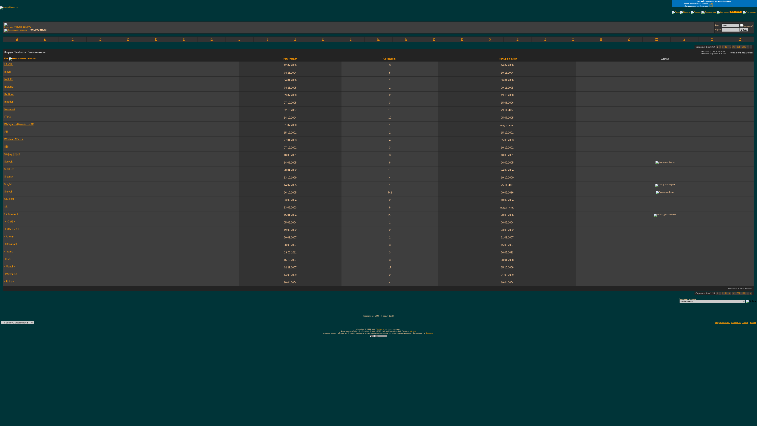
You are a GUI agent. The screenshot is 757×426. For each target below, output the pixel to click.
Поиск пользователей (741, 52)
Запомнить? (748, 26)
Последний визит (507, 59)
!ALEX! (8, 79)
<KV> (7, 259)
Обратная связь (722, 323)
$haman (8, 176)
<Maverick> (11, 274)
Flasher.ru (736, 323)
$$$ (6, 146)
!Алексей (9, 109)
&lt (5, 206)
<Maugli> (9, 266)
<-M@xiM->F (12, 229)
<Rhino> (9, 281)
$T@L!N (9, 199)
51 (730, 47)
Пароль (718, 30)
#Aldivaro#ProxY (13, 139)
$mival (8, 191)
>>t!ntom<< (11, 214)
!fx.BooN (9, 94)
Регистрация (290, 59)
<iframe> (9, 251)
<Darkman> (11, 244)
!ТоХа (7, 116)
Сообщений (389, 59)
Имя (717, 25)
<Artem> (9, 236)
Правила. (430, 333)
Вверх (753, 323)
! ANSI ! (8, 64)
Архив (745, 323)
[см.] (711, 4)
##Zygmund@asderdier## (19, 124)
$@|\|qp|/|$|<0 (12, 154)
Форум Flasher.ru (22, 27)
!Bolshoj (9, 86)
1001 (744, 47)
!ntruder (8, 101)
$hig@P (8, 184)
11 (726, 47)
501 (738, 47)
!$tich (7, 71)
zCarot (413, 331)
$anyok (8, 161)
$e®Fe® (9, 169)
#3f (6, 131)
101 (733, 47)
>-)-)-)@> (9, 221)
